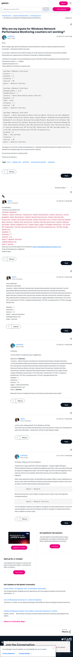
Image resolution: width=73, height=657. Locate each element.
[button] (71, 24)
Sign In (63, 3)
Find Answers (6, 16)
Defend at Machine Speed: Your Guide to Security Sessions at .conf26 (30, 611)
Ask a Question (61, 9)
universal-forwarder (38, 162)
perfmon (26, 162)
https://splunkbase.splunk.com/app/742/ (46, 247)
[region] (28, 651)
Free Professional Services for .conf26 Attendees (23, 600)
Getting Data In (36, 16)
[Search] (46, 9)
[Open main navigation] (70, 3)
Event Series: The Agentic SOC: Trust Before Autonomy (25, 588)
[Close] (53, 648)
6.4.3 (9, 162)
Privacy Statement (9, 653)
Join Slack (55, 546)
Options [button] (67, 18)
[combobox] (25, 9)
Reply (66, 175)
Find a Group (19, 572)
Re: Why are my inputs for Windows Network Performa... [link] (22, 18)
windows (51, 162)
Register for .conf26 (19, 547)
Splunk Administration (20, 16)
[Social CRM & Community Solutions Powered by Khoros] (66, 631)
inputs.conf (16, 162)
